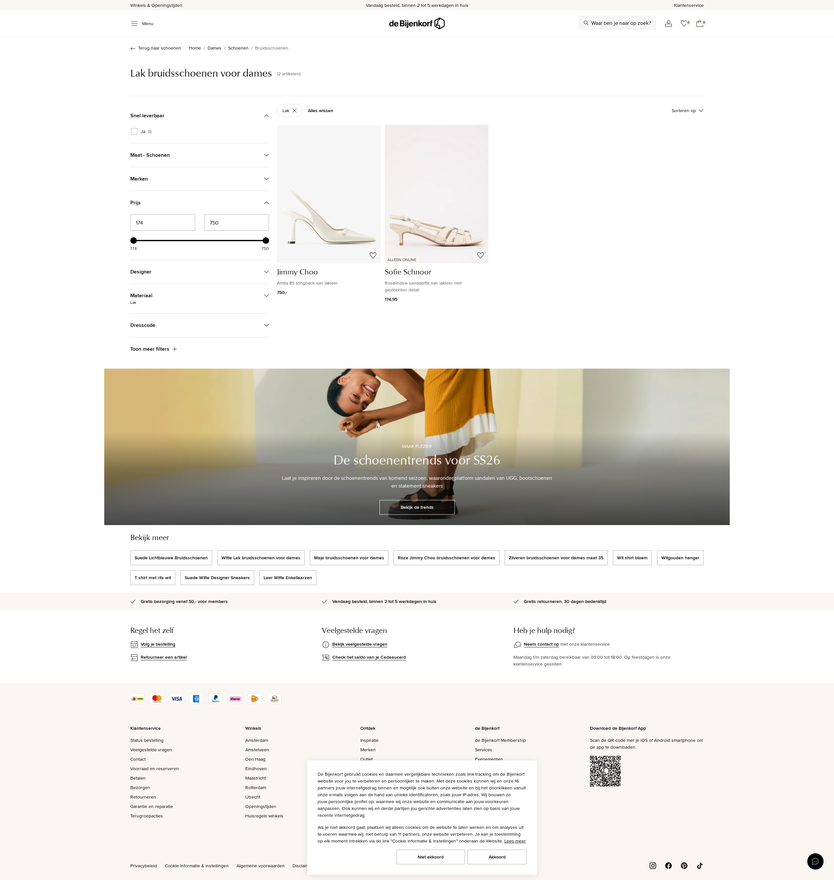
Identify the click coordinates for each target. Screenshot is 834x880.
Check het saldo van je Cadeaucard (369, 657)
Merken (368, 749)
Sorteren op (684, 110)
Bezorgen (140, 787)
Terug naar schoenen (159, 48)
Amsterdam (256, 740)
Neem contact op (541, 644)
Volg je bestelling (158, 644)
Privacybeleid (143, 865)
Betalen (138, 778)
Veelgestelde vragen (151, 749)
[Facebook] (668, 865)
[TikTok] (700, 865)
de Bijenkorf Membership (500, 740)
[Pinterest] (684, 865)
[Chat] (815, 861)
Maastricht (255, 778)
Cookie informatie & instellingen (197, 865)
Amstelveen (257, 749)
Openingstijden (260, 806)
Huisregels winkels (264, 815)
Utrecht (252, 796)
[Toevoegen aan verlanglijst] (373, 255)
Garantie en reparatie (151, 806)
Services (483, 749)
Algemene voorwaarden (261, 865)
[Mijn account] (668, 23)
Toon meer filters (149, 349)
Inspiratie (369, 740)
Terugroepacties (146, 815)
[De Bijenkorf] (417, 23)
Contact (138, 759)
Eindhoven (256, 768)
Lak (285, 110)
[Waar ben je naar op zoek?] (586, 23)
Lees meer (515, 840)
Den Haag (255, 759)
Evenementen (489, 759)
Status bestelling (147, 740)
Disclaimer (303, 865)
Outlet (366, 759)
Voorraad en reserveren (154, 768)
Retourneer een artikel (164, 657)
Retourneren (143, 796)
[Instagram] (653, 865)
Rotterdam (255, 787)
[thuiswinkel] (274, 702)
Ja (146, 131)
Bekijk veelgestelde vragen (359, 644)
